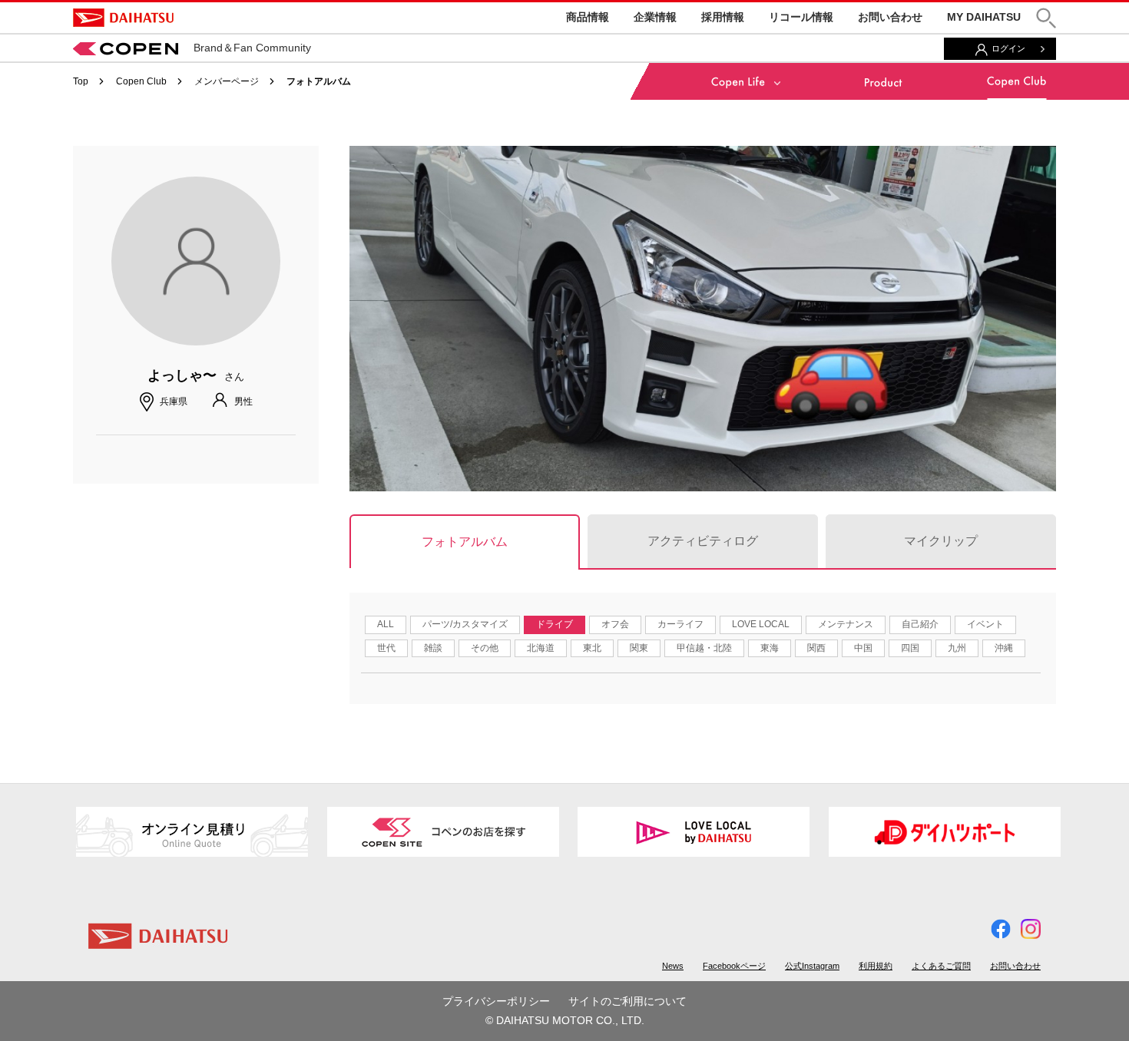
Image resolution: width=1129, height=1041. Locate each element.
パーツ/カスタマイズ (465, 624)
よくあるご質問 (941, 965)
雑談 (433, 648)
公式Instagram (812, 965)
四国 (910, 648)
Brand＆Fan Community (252, 47)
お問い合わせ (890, 17)
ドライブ (554, 624)
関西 (816, 648)
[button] (1046, 18)
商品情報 (587, 17)
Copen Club (141, 81)
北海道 (541, 648)
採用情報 (722, 17)
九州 (957, 648)
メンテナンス (845, 624)
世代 (386, 648)
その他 (484, 648)
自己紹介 (920, 624)
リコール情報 (801, 17)
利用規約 (875, 965)
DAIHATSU (123, 17)
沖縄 (1004, 648)
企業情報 (655, 17)
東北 (592, 648)
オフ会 (615, 624)
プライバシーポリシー (496, 1001)
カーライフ (680, 624)
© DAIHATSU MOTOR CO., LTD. (564, 1020)
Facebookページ (734, 965)
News (673, 965)
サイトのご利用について (627, 1001)
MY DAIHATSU (984, 17)
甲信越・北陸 (704, 648)
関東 (639, 648)
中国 (863, 648)
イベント (985, 624)
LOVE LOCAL (761, 624)
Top (80, 81)
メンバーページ (226, 81)
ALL (385, 624)
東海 (769, 648)
